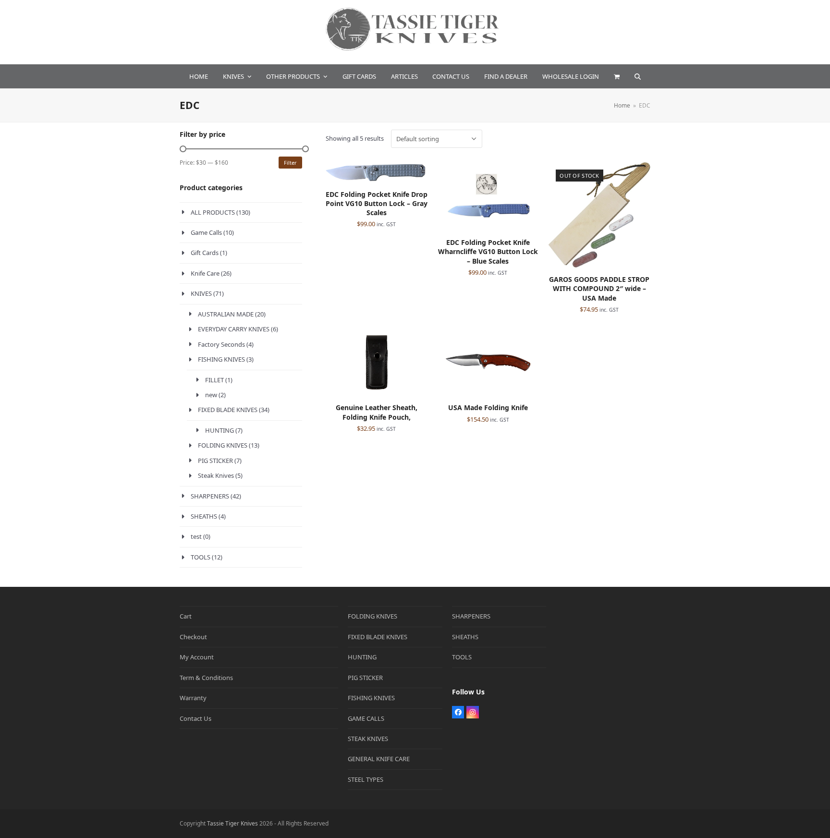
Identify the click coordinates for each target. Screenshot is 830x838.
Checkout (193, 636)
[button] (616, 76)
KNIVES (201, 293)
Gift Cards (205, 252)
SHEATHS (204, 516)
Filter (290, 162)
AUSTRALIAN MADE (226, 314)
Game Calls (206, 232)
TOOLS (200, 557)
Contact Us (195, 718)
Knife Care (205, 273)
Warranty (193, 697)
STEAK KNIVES (368, 738)
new (211, 394)
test (196, 536)
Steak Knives (216, 475)
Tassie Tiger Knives (232, 823)
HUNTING (219, 430)
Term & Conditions (206, 677)
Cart (186, 616)
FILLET (214, 380)
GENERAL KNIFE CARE (379, 758)
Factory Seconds (221, 344)
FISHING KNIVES (221, 359)
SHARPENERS (210, 496)
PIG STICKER (215, 460)
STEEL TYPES (365, 779)
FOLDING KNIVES (222, 445)
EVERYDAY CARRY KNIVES (233, 329)
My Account (197, 657)
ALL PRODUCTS (213, 212)
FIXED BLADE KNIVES (227, 409)
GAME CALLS (366, 718)
